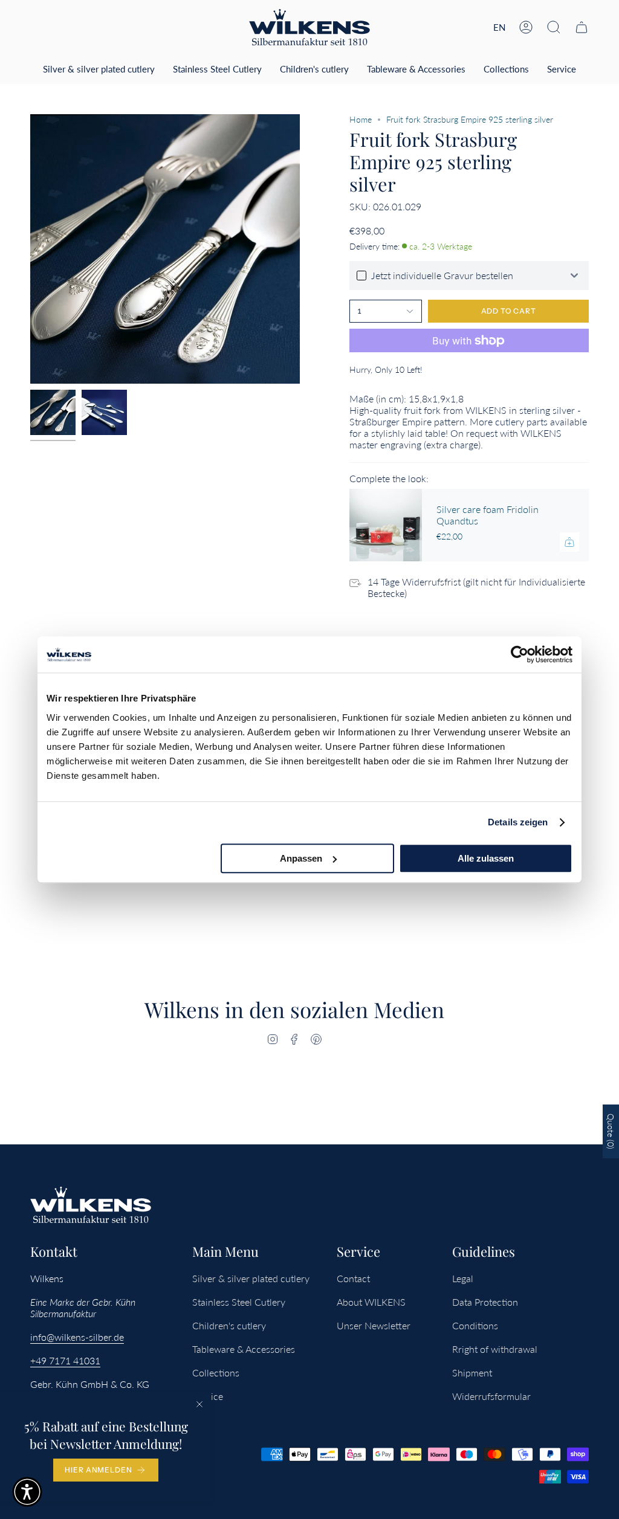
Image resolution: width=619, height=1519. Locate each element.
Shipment (472, 1372)
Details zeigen (518, 822)
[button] (554, 27)
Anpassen (301, 858)
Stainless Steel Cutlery (238, 1302)
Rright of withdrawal (494, 1349)
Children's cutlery (229, 1325)
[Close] (199, 1404)
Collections (215, 1372)
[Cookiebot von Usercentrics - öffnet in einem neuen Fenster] (519, 654)
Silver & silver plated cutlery (251, 1278)
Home (360, 119)
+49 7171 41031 (65, 1360)
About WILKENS (371, 1302)
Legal (462, 1278)
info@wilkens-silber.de (77, 1337)
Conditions (475, 1325)
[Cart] (581, 27)
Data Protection (485, 1302)
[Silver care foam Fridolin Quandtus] (385, 525)
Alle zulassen (486, 858)
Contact (353, 1278)
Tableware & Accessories (243, 1349)
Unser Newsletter (373, 1325)
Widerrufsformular (491, 1396)
